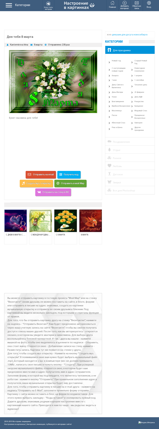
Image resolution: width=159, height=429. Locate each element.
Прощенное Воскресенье (139, 116)
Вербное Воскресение (121, 106)
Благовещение (118, 102)
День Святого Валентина (117, 86)
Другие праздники (139, 129)
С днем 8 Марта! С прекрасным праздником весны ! (15, 235)
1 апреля (138, 76)
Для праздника (122, 50)
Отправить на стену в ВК (56, 192)
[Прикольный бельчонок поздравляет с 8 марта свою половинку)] (90, 221)
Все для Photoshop (124, 190)
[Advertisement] (79, 20)
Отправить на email (43, 174)
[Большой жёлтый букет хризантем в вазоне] (65, 221)
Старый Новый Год (140, 62)
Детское (118, 174)
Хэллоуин (138, 123)
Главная (112, 7)
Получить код (71, 174)
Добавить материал (124, 7)
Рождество (139, 102)
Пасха (114, 115)
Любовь (117, 166)
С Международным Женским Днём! (40, 235)
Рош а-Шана (117, 127)
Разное (117, 158)
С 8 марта (60, 235)
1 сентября (139, 80)
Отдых (116, 150)
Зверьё (117, 182)
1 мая (114, 80)
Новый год (116, 61)
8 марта (38, 45)
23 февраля (139, 92)
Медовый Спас (140, 111)
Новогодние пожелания (139, 69)
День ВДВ (138, 97)
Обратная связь (136, 7)
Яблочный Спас (118, 123)
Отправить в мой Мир (72, 183)
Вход (149, 7)
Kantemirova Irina (19, 45)
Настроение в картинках (14, 424)
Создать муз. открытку (38, 183)
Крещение (138, 106)
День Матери (117, 92)
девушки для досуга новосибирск (130, 35)
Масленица (117, 111)
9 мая (114, 97)
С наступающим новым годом (118, 69)
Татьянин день (140, 85)
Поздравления (121, 142)
